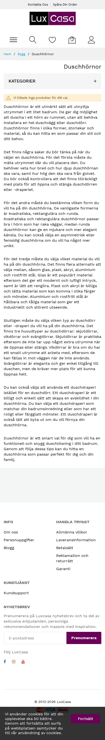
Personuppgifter (19, 540)
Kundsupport (16, 593)
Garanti (63, 568)
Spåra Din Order (65, 4)
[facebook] (5, 662)
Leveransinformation (76, 540)
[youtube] (23, 662)
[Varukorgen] (72, 40)
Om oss (11, 532)
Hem (8, 54)
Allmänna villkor (71, 532)
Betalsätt (64, 547)
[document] (52, 723)
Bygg (22, 54)
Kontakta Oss (38, 4)
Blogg (9, 547)
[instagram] (13, 662)
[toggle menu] (13, 39)
